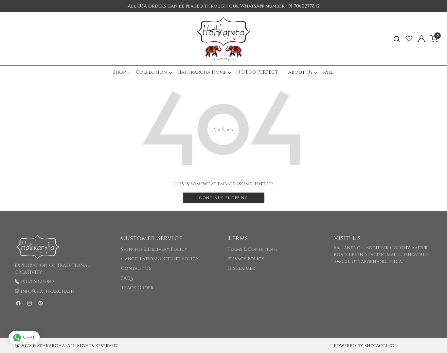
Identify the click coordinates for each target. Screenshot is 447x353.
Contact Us (136, 268)
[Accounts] (421, 38)
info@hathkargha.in (47, 291)
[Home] (223, 38)
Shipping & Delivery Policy (154, 249)
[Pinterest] (40, 303)
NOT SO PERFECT (257, 72)
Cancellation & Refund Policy (160, 259)
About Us (300, 72)
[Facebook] (18, 303)
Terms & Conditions (252, 249)
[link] (396, 39)
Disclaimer (241, 268)
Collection (152, 72)
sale (328, 72)
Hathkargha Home (201, 72)
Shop (119, 72)
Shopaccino (379, 346)
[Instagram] (29, 303)
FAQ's (127, 278)
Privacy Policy (245, 259)
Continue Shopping (223, 197)
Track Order (137, 288)
